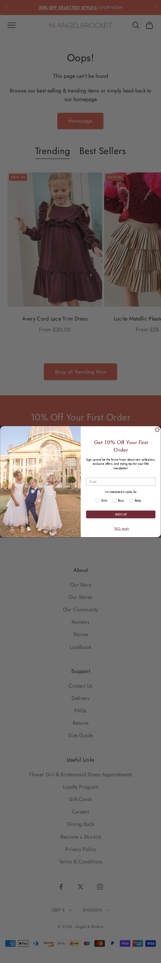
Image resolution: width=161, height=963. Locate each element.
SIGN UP (121, 514)
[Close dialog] (157, 430)
